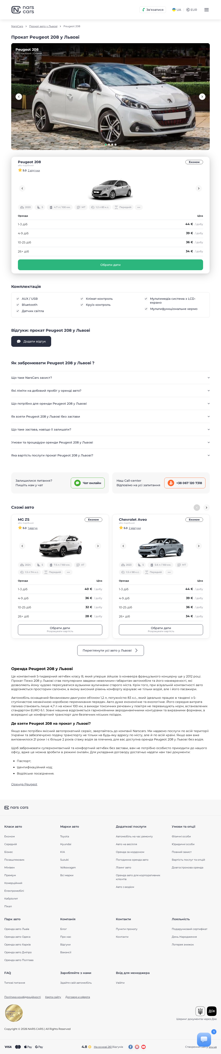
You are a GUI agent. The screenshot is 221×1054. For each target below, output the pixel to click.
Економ (194, 162)
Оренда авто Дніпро (18, 952)
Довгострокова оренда (187, 867)
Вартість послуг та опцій (188, 859)
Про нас (65, 936)
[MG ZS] (60, 546)
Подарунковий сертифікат (189, 929)
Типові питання (14, 982)
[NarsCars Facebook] (130, 1047)
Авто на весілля (126, 844)
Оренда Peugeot (24, 784)
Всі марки (66, 875)
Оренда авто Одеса (17, 936)
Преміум (10, 875)
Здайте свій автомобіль (76, 982)
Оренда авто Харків (17, 944)
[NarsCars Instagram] (137, 1047)
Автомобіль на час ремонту (134, 836)
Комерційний (13, 883)
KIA (62, 852)
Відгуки (65, 944)
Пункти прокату (126, 929)
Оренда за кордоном (130, 852)
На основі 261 (108, 1046)
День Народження (184, 936)
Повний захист (182, 852)
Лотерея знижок (183, 944)
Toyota (64, 836)
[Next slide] (202, 96)
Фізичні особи (181, 836)
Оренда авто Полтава (18, 960)
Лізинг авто (123, 867)
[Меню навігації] (206, 9)
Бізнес (8, 852)
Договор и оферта (77, 997)
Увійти (120, 982)
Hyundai (65, 844)
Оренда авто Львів (16, 929)
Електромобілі (14, 890)
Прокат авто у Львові (43, 26)
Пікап (8, 906)
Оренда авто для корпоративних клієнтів (138, 877)
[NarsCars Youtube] (143, 1047)
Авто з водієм (125, 886)
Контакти (122, 936)
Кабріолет (11, 898)
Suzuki (64, 859)
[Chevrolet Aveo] (161, 546)
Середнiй (10, 844)
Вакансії (65, 952)
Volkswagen (68, 867)
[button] (106, 145)
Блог (63, 929)
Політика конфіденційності (22, 997)
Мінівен (9, 867)
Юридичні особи (183, 844)
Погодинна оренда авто (132, 859)
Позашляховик (14, 859)
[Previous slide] (19, 96)
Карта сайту (53, 997)
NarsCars (17, 26)
